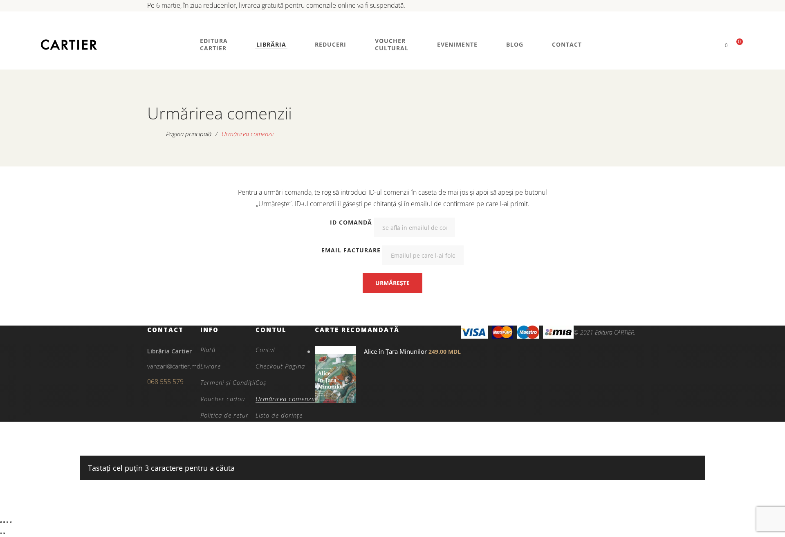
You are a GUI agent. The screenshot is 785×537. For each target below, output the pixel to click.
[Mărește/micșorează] (1, 522)
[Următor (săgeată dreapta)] (4, 533)
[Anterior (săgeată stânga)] (1, 533)
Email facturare (351, 250)
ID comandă (351, 222)
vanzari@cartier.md (173, 366)
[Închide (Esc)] (10, 522)
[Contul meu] (712, 45)
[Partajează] (7, 522)
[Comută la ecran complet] (4, 522)
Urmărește (392, 283)
